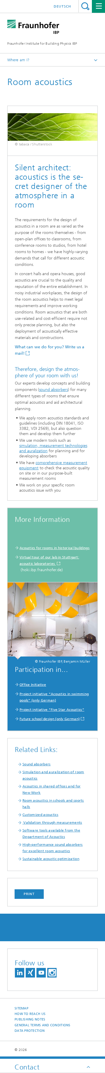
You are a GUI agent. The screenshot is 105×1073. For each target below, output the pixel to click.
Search (85, 6)
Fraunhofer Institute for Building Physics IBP (42, 44)
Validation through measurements (52, 822)
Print (29, 894)
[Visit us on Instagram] (52, 973)
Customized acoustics (40, 815)
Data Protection (30, 1031)
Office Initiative (33, 685)
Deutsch (62, 6)
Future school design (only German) (50, 719)
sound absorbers (53, 389)
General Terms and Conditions (43, 1025)
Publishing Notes (30, 1019)
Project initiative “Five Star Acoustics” (52, 710)
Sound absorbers (36, 764)
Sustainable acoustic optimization (50, 859)
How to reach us (30, 1014)
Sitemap (21, 1008)
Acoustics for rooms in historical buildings (55, 548)
